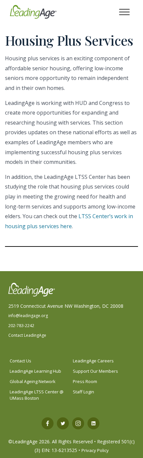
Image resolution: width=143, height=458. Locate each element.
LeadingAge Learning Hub (35, 371)
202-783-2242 (21, 325)
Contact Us (20, 361)
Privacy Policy (95, 450)
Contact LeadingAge (27, 335)
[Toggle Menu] (124, 12)
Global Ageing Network (33, 381)
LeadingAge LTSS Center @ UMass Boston (37, 395)
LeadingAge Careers (93, 361)
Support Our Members (95, 371)
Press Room (85, 381)
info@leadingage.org (28, 315)
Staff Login (83, 392)
